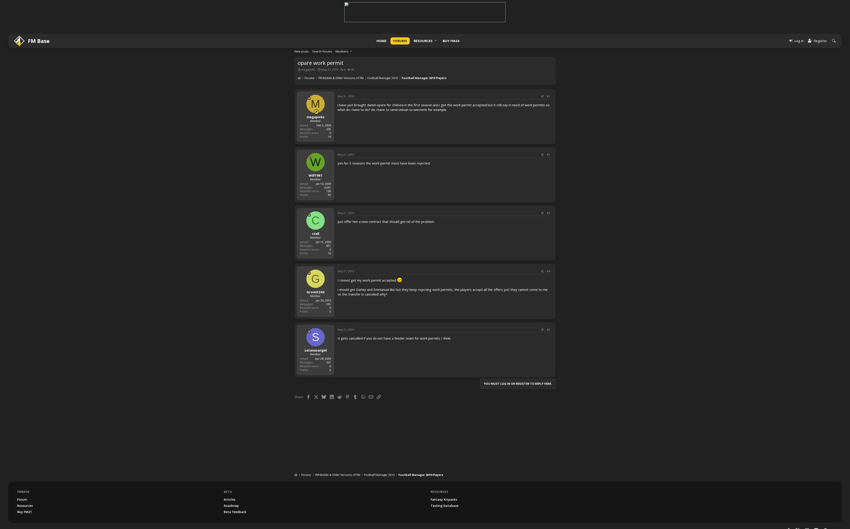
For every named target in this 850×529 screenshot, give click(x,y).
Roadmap (231, 506)
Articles (229, 499)
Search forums (322, 51)
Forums (400, 41)
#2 (548, 154)
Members (342, 51)
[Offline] (309, 98)
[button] (436, 40)
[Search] (833, 40)
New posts (301, 51)
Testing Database (444, 506)
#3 (548, 213)
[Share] (542, 96)
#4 (548, 271)
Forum (22, 499)
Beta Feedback (235, 512)
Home (381, 41)
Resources (423, 41)
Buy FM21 (24, 512)
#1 (548, 96)
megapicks (308, 69)
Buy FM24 (451, 41)
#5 (548, 330)
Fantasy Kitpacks (444, 499)
